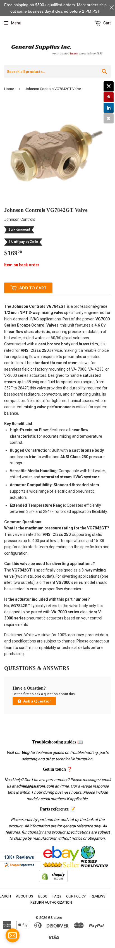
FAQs (56, 896)
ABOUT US (24, 896)
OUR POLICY (76, 896)
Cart (106, 23)
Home (9, 89)
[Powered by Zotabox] (109, 118)
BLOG (42, 896)
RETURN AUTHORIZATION (51, 902)
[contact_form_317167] (13, 935)
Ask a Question (37, 701)
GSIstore (55, 917)
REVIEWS (98, 896)
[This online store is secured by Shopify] (53, 881)
